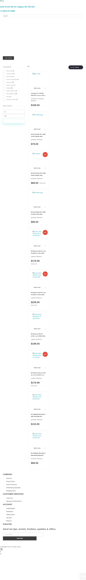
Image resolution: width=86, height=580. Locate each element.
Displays (8, 88)
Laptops (33, 256)
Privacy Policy (34, 46)
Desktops (41, 98)
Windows (33, 100)
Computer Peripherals (11, 79)
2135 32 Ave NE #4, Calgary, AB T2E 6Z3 (17, 7)
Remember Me (27, 33)
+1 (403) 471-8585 (7, 11)
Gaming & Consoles (11, 99)
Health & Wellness (10, 91)
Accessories (9, 73)
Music (7, 96)
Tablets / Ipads (10, 85)
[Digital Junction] (10, 2)
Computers (34, 98)
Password (23, 27)
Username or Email (26, 21)
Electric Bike (9, 71)
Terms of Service (47, 46)
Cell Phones (9, 76)
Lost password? (25, 40)
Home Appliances (10, 93)
